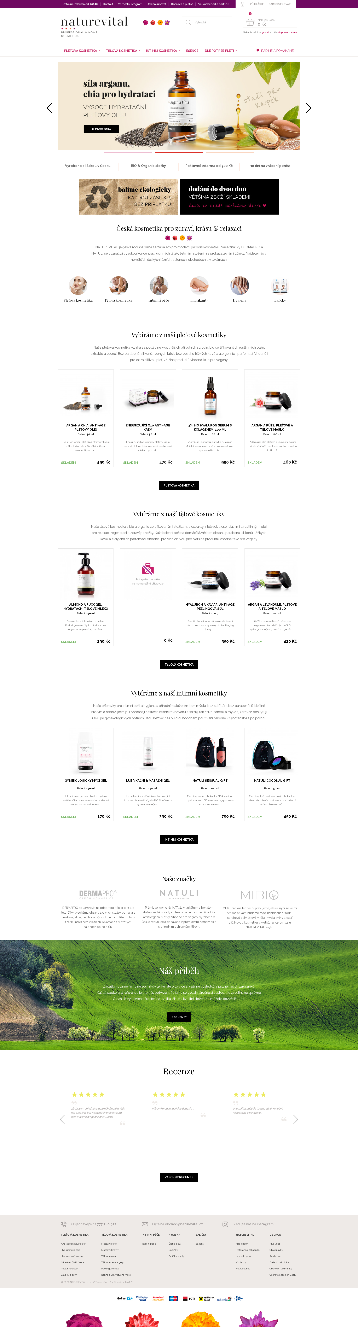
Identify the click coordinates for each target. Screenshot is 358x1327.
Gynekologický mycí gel (86, 780)
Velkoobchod (243, 1268)
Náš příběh (242, 1243)
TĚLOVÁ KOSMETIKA (179, 664)
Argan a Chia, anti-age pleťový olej (85, 427)
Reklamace (276, 1256)
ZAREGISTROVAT (279, 4)
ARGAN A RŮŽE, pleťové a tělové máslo (272, 427)
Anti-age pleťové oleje (73, 1243)
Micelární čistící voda (72, 1262)
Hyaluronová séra (70, 1250)
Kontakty (241, 1262)
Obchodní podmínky (281, 1268)
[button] (128, 152)
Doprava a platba (182, 4)
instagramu (266, 1224)
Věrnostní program (130, 4)
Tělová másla (108, 1256)
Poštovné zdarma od (80, 4)
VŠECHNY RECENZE (179, 1177)
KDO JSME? (179, 1017)
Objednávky (276, 1250)
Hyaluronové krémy (72, 1256)
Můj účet (275, 1243)
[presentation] (49, 108)
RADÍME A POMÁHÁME (277, 51)
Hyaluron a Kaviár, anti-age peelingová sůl (210, 607)
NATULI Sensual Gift (210, 780)
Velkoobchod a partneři (213, 4)
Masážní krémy (110, 1250)
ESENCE (192, 51)
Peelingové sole (110, 1268)
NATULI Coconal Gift (272, 780)
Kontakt (108, 4)
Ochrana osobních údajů (283, 1274)
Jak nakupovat (157, 4)
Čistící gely (175, 1243)
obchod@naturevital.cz (184, 1224)
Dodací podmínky (279, 1262)
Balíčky (200, 1243)
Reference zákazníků (248, 1250)
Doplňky (173, 1250)
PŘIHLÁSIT (257, 4)
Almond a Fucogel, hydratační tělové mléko (85, 607)
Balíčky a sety (69, 1274)
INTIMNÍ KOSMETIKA (179, 839)
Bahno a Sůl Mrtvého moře (116, 1274)
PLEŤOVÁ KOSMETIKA (179, 485)
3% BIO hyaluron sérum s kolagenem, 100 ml (210, 427)
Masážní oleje (109, 1243)
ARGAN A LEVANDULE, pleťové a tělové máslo (272, 607)
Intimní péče (149, 1243)
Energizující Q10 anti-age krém (148, 427)
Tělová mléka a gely (112, 1262)
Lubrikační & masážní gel (148, 780)
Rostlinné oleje (69, 1268)
